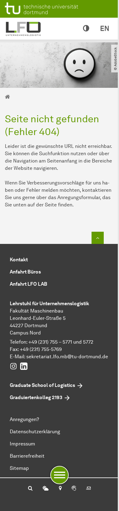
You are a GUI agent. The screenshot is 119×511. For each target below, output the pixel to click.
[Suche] (30, 488)
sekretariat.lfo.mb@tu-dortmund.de (67, 356)
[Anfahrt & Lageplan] (60, 488)
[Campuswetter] (45, 488)
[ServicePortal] (74, 488)
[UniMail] (88, 488)
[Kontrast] (86, 29)
